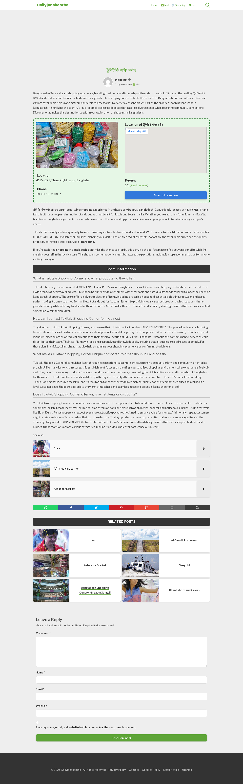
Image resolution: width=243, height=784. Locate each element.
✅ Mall (165, 5)
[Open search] (207, 5)
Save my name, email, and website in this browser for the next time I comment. (86, 727)
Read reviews (139, 185)
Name (40, 672)
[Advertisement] (121, 35)
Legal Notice (171, 769)
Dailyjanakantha (52, 5)
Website (41, 706)
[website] (129, 79)
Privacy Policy (117, 769)
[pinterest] (121, 507)
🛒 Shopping (178, 5)
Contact (134, 769)
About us (193, 5)
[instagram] (146, 507)
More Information (166, 195)
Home (154, 5)
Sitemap (187, 769)
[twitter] (96, 507)
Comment (43, 633)
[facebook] (71, 507)
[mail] (172, 507)
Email (40, 689)
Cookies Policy (151, 769)
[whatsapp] (45, 507)
